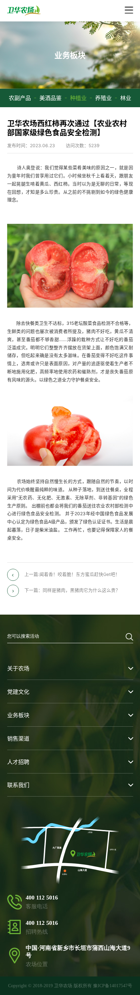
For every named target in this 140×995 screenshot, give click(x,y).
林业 (125, 98)
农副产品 (20, 98)
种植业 (78, 98)
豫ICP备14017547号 (112, 985)
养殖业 (103, 98)
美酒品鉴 (50, 98)
